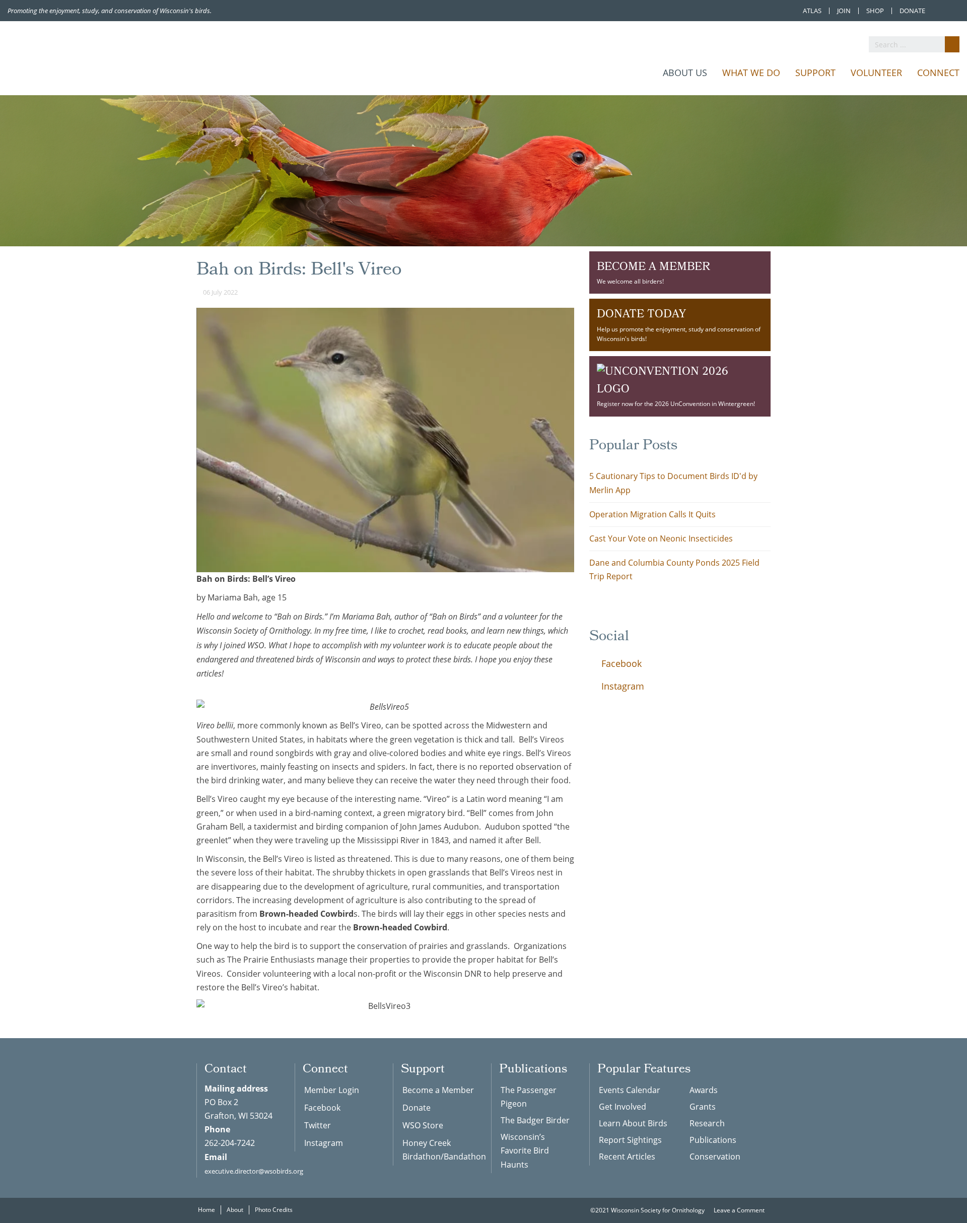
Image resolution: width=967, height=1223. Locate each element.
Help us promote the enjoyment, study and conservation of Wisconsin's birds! (679, 324)
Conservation (714, 1156)
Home (206, 1209)
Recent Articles (627, 1156)
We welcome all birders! (653, 272)
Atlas (812, 11)
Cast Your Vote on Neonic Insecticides (661, 538)
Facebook (620, 663)
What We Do (751, 72)
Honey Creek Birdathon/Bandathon (439, 1149)
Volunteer (876, 72)
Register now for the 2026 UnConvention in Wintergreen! (676, 403)
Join (844, 11)
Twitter (317, 1125)
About (235, 1209)
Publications (712, 1139)
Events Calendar (629, 1090)
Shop (875, 11)
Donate (912, 11)
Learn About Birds (633, 1123)
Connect (938, 72)
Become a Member (438, 1090)
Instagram (621, 686)
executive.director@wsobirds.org (253, 1171)
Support (815, 72)
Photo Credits (274, 1209)
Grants (702, 1106)
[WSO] (98, 59)
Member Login (331, 1090)
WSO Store (422, 1125)
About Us (685, 72)
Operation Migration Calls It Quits (652, 514)
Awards (703, 1090)
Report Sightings (630, 1139)
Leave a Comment (740, 1210)
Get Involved (622, 1106)
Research (707, 1123)
